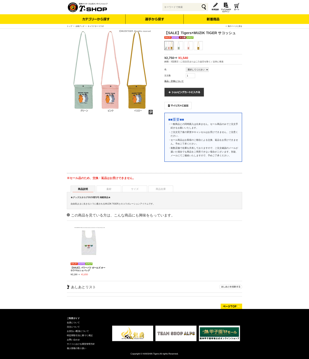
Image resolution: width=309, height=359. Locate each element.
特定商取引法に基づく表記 (80, 335)
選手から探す (155, 19)
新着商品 (213, 16)
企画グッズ (79, 26)
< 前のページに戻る (234, 26)
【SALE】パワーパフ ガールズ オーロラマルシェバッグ (88, 268)
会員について (73, 322)
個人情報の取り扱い (76, 348)
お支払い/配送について (78, 331)
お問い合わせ (73, 339)
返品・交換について (174, 81)
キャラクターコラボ (96, 26)
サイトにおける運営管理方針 (81, 344)
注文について (73, 327)
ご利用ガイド (73, 318)
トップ (69, 26)
